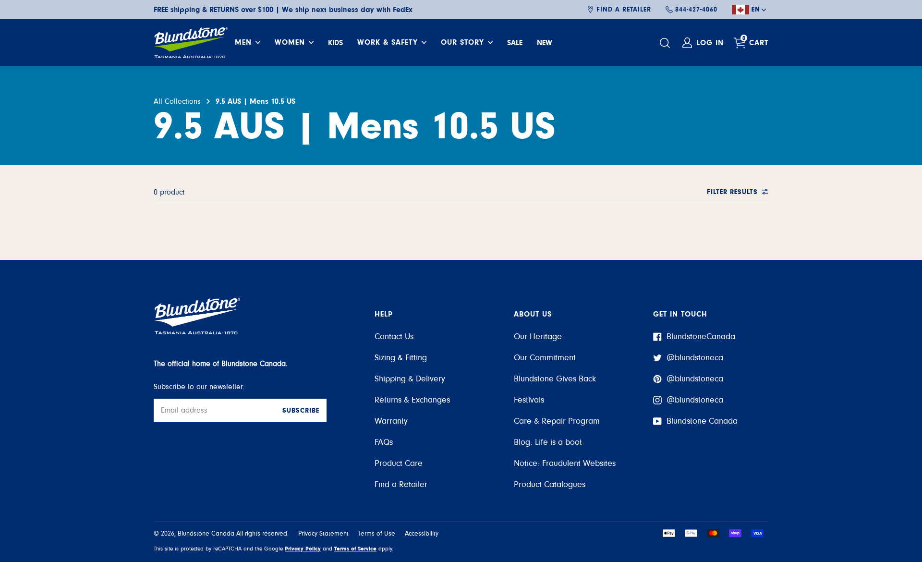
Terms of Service (355, 548)
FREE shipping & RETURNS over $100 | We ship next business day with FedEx (283, 9)
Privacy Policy (303, 548)
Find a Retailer (623, 9)
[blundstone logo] (191, 42)
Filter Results (732, 192)
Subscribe (300, 410)
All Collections (177, 101)
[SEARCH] (666, 43)
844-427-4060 (696, 9)
